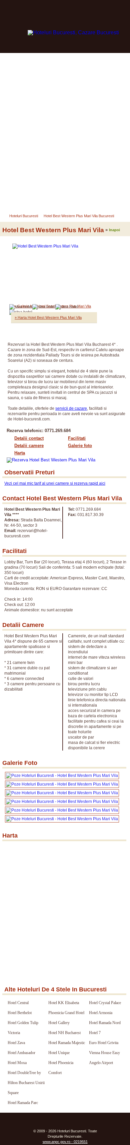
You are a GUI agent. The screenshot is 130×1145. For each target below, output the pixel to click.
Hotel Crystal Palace (105, 1002)
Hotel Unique (59, 1052)
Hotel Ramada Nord (105, 1022)
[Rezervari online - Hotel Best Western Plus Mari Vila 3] (62, 784)
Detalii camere (29, 445)
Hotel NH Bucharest (64, 1032)
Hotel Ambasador (21, 1052)
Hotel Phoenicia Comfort (60, 1067)
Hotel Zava (16, 1042)
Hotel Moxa (17, 1062)
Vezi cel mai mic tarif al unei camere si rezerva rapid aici (54, 483)
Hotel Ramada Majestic (66, 1042)
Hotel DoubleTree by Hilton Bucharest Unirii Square (26, 1082)
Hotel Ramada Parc (23, 1102)
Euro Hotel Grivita (103, 1042)
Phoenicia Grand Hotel (66, 1012)
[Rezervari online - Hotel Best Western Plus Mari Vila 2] (62, 775)
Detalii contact (29, 438)
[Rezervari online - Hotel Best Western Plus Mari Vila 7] (62, 819)
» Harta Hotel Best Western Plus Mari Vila (48, 317)
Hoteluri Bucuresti (23, 216)
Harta (19, 452)
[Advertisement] (65, 121)
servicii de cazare (71, 408)
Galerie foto (80, 445)
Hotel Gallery (59, 1022)
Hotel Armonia (100, 1012)
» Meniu (16, 198)
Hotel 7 (95, 1032)
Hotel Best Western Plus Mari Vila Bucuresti (79, 216)
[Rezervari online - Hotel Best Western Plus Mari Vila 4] (62, 793)
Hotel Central (18, 1002)
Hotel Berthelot (20, 1012)
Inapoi (114, 230)
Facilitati (77, 438)
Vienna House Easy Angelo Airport (104, 1057)
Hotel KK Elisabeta (63, 1002)
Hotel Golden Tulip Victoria (23, 1027)
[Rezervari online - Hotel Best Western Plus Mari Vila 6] (62, 810)
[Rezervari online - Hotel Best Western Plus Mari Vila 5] (62, 801)
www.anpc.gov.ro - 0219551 (65, 1142)
